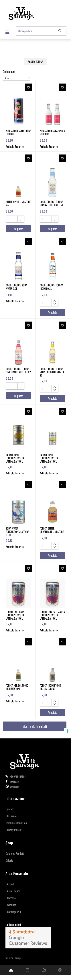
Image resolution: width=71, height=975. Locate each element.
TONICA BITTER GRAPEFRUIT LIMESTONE (52, 530)
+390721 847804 (17, 776)
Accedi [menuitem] (10, 884)
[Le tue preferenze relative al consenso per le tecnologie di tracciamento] (67, 731)
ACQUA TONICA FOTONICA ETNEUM (18, 132)
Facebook (14, 782)
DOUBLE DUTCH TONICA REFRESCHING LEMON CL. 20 (52, 372)
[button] (60, 31)
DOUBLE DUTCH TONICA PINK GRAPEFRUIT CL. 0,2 (18, 370)
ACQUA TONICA (35, 62)
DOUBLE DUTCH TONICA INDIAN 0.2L (51, 286)
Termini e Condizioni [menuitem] (16, 823)
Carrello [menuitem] (11, 898)
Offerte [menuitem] (9, 860)
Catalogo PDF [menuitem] (14, 911)
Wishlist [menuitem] (11, 905)
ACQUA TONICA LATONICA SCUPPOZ (52, 132)
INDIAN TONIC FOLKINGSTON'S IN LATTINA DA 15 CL (15, 458)
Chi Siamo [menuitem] (11, 816)
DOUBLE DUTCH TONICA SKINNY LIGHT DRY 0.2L (51, 203)
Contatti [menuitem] (10, 809)
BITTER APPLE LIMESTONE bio (18, 203)
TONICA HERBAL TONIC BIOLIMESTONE (17, 687)
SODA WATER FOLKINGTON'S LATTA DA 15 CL (17, 531)
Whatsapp (14, 786)
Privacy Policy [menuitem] (13, 830)
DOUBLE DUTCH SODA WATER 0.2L (16, 286)
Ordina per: (9, 71)
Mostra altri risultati (35, 726)
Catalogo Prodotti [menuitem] (15, 853)
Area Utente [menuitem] (13, 891)
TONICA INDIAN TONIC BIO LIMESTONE (51, 687)
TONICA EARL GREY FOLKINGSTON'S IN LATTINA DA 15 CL (15, 615)
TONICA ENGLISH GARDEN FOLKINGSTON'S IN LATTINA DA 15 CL (52, 615)
